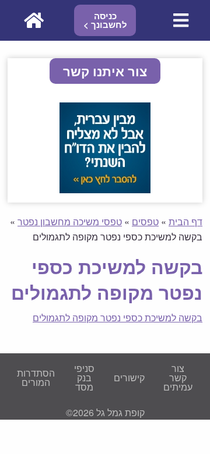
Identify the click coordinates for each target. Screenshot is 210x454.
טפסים (145, 221)
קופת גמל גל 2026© (105, 412)
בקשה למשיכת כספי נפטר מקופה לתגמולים (117, 317)
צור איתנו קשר (105, 71)
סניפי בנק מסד (84, 377)
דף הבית (185, 221)
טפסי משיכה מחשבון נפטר (70, 221)
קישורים (129, 377)
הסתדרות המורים (36, 377)
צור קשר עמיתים (177, 377)
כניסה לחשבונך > (105, 20)
